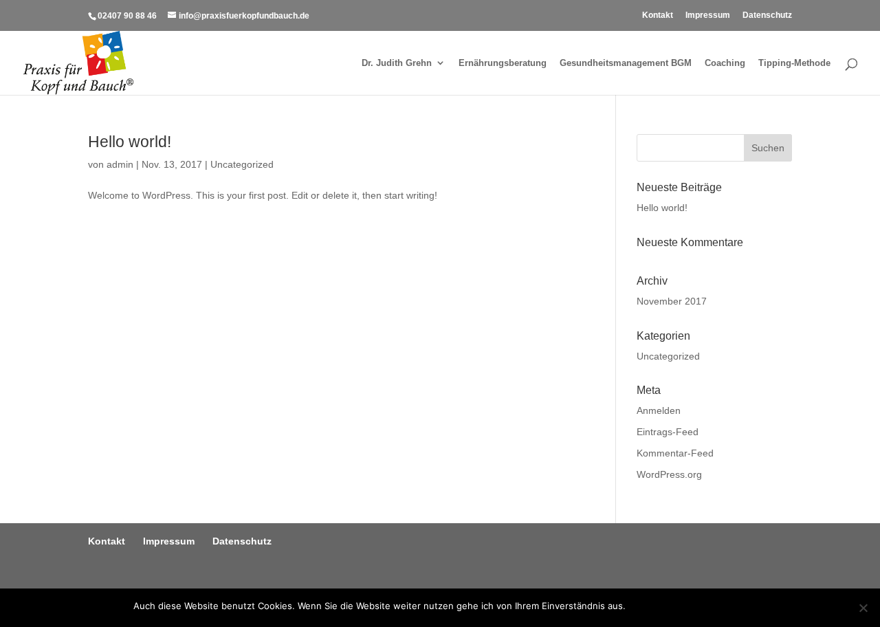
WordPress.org (669, 474)
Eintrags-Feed (667, 431)
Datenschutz (767, 15)
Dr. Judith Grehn (397, 63)
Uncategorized (242, 164)
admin (120, 164)
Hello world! (129, 142)
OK (638, 605)
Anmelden (659, 410)
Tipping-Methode (794, 63)
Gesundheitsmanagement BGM (626, 63)
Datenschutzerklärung (699, 605)
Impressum (707, 15)
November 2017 (672, 301)
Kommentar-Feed (675, 453)
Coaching (725, 63)
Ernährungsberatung (503, 63)
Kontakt (657, 15)
